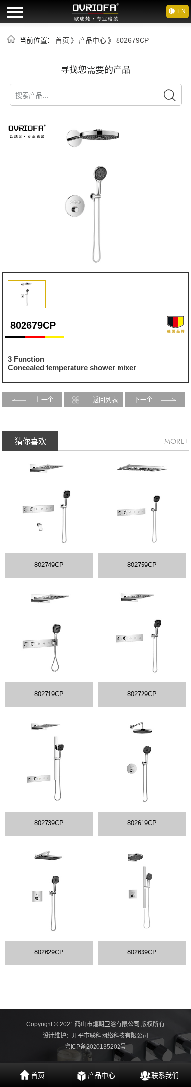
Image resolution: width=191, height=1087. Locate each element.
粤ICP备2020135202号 (95, 1046)
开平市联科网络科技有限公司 (110, 1035)
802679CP (132, 40)
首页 (62, 40)
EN (181, 11)
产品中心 (92, 40)
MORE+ (176, 441)
